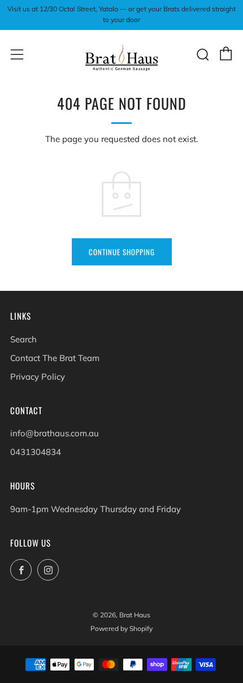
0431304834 (35, 451)
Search (23, 339)
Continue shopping (122, 251)
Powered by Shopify (121, 628)
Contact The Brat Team (54, 358)
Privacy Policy (37, 376)
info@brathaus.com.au (54, 433)
